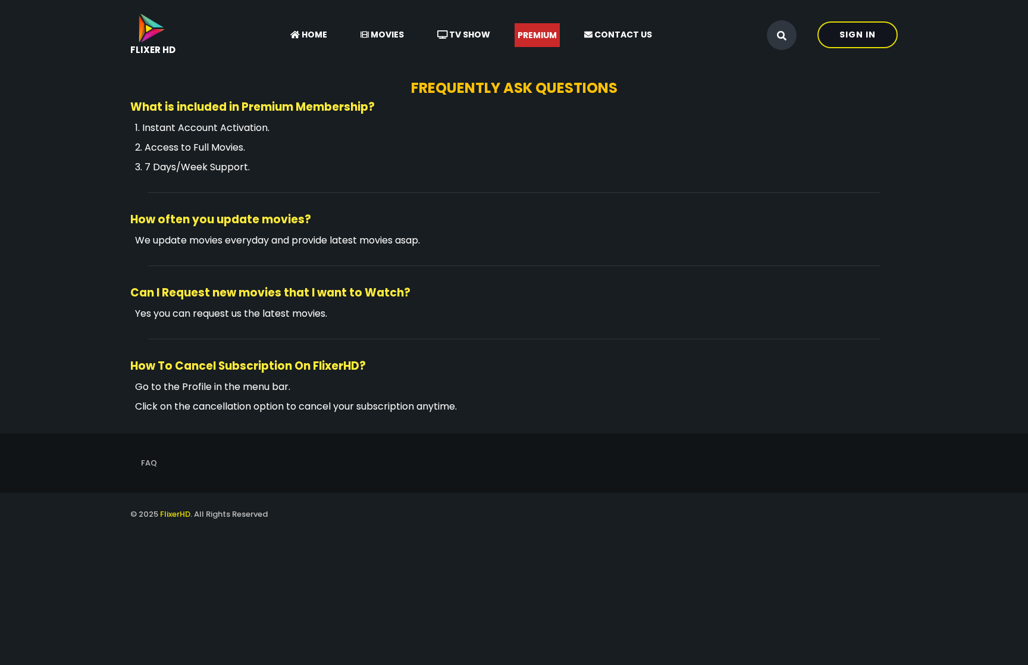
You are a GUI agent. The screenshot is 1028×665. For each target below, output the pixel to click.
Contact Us (622, 34)
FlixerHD (175, 514)
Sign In (857, 34)
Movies (386, 34)
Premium (537, 35)
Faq (149, 463)
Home (313, 34)
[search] (782, 35)
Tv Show (468, 34)
